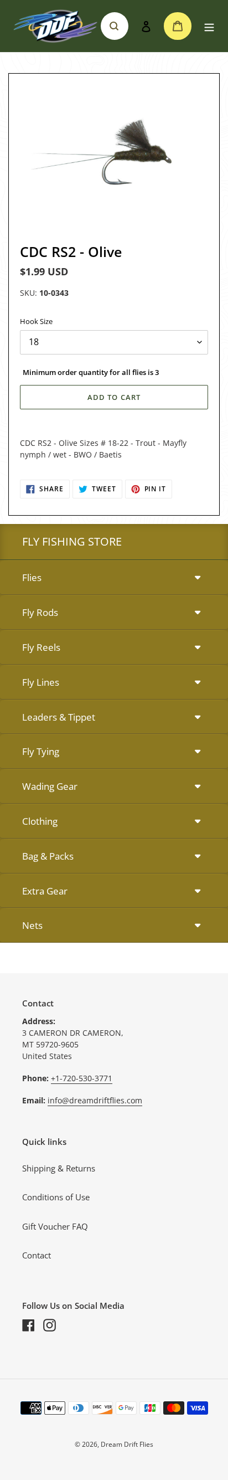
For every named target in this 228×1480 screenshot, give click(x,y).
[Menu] (209, 26)
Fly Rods (40, 612)
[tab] (114, 578)
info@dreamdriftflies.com (95, 1100)
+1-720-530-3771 (81, 1078)
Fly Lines (40, 682)
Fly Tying (40, 751)
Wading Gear (49, 786)
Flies (32, 577)
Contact (36, 1255)
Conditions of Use (56, 1196)
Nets (32, 925)
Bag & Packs (48, 856)
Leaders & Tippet (58, 717)
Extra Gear (45, 891)
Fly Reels (41, 647)
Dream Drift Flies (127, 1444)
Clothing (40, 821)
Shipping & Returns (58, 1168)
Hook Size (36, 321)
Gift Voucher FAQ (55, 1226)
